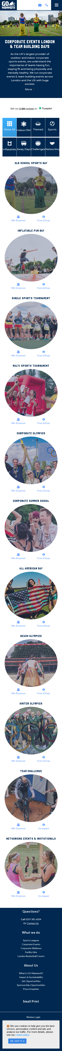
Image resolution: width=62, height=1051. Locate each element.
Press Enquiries (31, 989)
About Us (31, 965)
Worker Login (33, 1017)
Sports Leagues (31, 940)
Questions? (31, 911)
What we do (31, 932)
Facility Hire (31, 952)
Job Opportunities (31, 981)
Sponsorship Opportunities (31, 985)
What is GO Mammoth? (31, 973)
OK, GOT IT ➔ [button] (17, 1041)
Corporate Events (31, 944)
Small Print (31, 1001)
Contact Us (33, 923)
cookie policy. (22, 1035)
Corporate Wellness (31, 948)
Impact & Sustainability (31, 977)
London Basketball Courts (31, 956)
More (28, 89)
